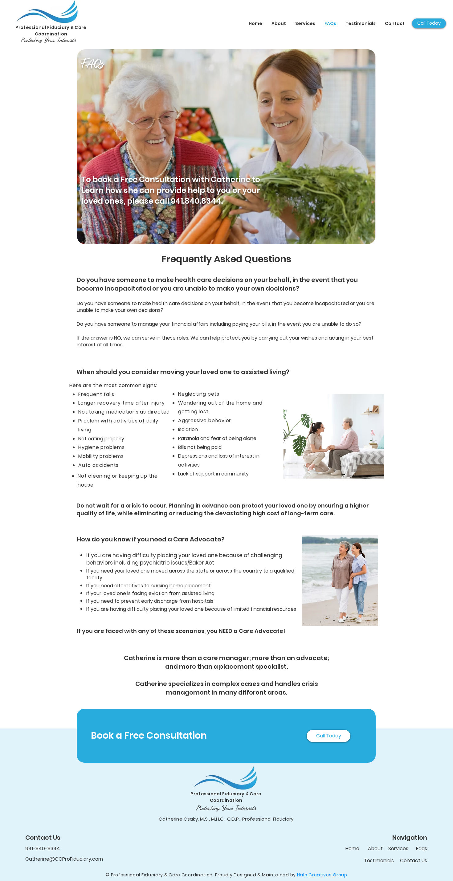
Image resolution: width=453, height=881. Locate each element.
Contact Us (413, 860)
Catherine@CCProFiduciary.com (64, 859)
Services (398, 848)
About (375, 848)
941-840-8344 (42, 848)
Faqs (421, 848)
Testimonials (379, 860)
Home (352, 848)
